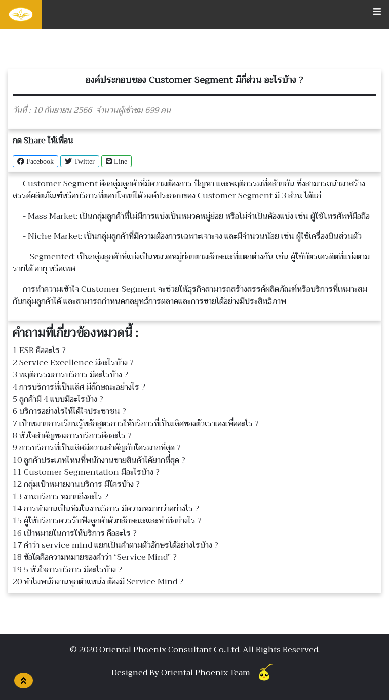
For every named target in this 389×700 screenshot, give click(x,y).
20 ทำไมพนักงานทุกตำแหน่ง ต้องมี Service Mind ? (98, 582)
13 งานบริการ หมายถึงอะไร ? (60, 496)
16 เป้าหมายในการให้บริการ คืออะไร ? (75, 533)
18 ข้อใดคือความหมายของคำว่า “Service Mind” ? (95, 557)
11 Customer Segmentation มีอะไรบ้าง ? (86, 472)
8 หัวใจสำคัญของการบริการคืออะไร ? (72, 436)
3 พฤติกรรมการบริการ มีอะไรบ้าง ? (70, 375)
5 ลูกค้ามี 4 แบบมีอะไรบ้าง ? (58, 399)
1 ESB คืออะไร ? (39, 350)
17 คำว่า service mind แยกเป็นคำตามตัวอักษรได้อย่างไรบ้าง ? (115, 545)
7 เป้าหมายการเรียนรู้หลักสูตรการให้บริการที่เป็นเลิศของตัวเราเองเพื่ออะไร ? (136, 423)
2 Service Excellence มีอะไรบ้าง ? (73, 363)
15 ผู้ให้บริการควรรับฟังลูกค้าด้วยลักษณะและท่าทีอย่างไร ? (107, 521)
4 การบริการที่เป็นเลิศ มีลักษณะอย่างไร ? (79, 387)
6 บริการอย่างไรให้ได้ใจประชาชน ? (69, 411)
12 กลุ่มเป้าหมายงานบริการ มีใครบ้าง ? (76, 484)
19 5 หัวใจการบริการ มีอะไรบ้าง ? (67, 570)
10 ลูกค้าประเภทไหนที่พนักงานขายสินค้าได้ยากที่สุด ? (99, 460)
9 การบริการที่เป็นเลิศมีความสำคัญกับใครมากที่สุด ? (97, 448)
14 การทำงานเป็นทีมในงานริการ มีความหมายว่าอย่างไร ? (106, 509)
